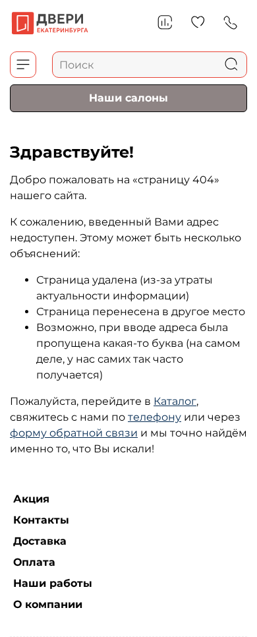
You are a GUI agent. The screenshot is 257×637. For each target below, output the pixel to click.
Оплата (34, 562)
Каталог (175, 401)
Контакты (41, 520)
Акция (31, 499)
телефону (154, 417)
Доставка (40, 541)
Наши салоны (128, 97)
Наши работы (52, 583)
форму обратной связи (74, 433)
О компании (47, 604)
